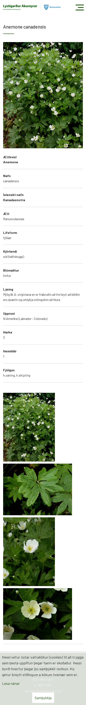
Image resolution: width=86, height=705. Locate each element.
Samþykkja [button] (43, 698)
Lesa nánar (11, 683)
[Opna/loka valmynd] (79, 7)
